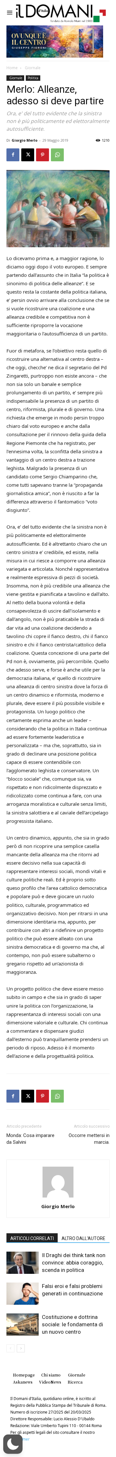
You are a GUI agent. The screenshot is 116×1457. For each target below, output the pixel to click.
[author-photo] (58, 1197)
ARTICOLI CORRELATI (32, 1238)
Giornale (32, 67)
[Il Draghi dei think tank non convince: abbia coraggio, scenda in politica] (22, 1263)
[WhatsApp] (57, 154)
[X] (27, 154)
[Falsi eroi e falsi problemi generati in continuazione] (22, 1294)
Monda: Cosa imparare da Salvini (30, 1139)
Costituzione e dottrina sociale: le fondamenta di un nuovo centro (72, 1324)
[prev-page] (10, 1348)
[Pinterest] (42, 154)
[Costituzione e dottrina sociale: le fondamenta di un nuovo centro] (22, 1324)
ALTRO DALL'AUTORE (83, 1238)
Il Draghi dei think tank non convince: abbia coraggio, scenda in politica (73, 1262)
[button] (13, 1444)
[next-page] (21, 1348)
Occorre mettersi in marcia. (89, 1139)
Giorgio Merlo (24, 140)
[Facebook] (12, 154)
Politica (33, 78)
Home (12, 67)
